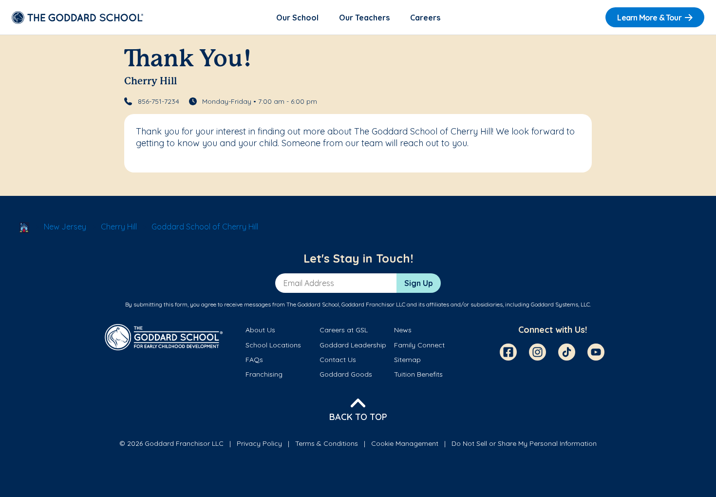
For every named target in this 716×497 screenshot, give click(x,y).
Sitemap (407, 359)
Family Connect (419, 345)
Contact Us (338, 359)
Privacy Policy (259, 443)
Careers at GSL (344, 329)
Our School (297, 17)
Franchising (264, 374)
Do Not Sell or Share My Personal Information (524, 443)
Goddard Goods (346, 374)
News (403, 329)
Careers (425, 17)
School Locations (273, 345)
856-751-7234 (158, 101)
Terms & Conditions (326, 443)
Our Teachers (364, 17)
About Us (260, 329)
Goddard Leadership (353, 345)
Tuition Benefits (418, 374)
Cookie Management (404, 443)
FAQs (254, 359)
